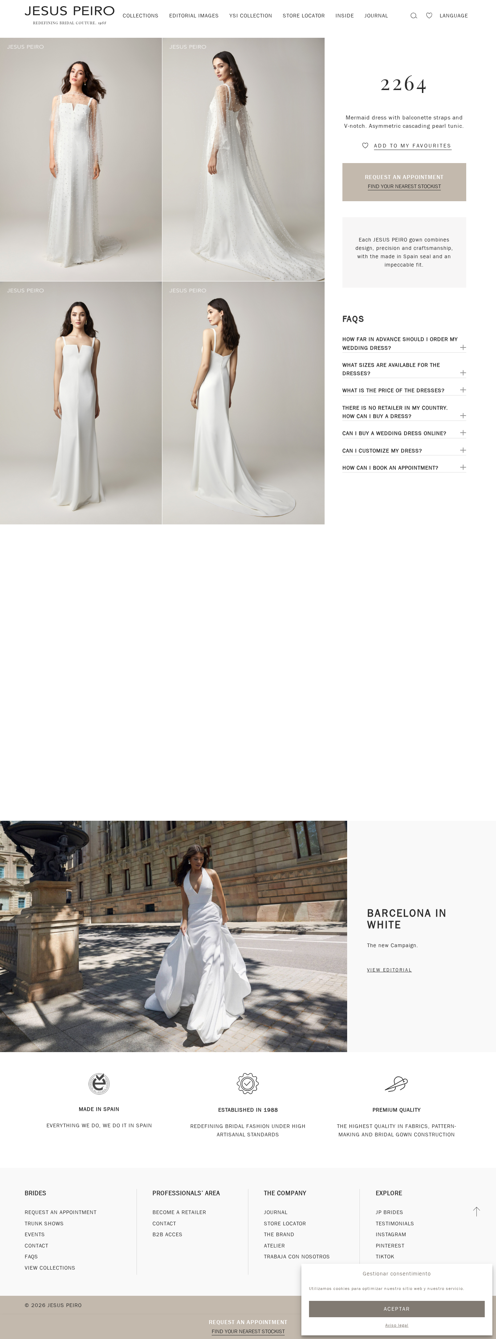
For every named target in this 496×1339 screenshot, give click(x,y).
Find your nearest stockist (404, 186)
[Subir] (476, 1211)
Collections (141, 15)
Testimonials (395, 1223)
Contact (36, 1245)
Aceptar (397, 1308)
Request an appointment (404, 177)
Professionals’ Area (186, 1193)
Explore (389, 1193)
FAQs (31, 1256)
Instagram (391, 1234)
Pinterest (390, 1245)
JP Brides (389, 1212)
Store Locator (285, 1223)
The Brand (279, 1234)
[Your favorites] (429, 16)
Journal (276, 1212)
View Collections (50, 1267)
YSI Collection (250, 15)
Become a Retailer (179, 1212)
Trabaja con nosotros (297, 1256)
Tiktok (385, 1256)
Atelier (274, 1245)
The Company (285, 1193)
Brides (35, 1193)
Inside (345, 15)
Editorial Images (194, 15)
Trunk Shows (44, 1223)
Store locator (304, 15)
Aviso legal (396, 1325)
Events (35, 1234)
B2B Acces (168, 1234)
